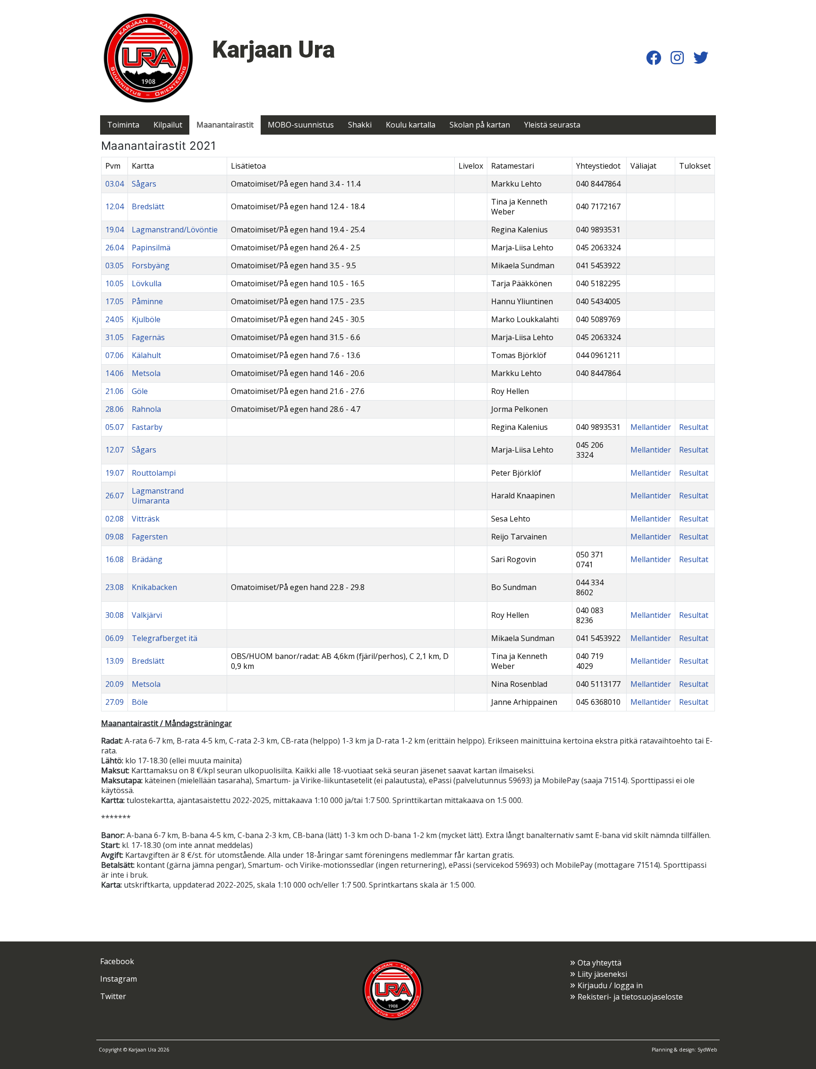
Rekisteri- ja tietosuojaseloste (630, 997)
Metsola (146, 373)
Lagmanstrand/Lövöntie (175, 229)
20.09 (114, 684)
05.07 (114, 427)
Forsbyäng (151, 265)
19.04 (114, 229)
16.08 (114, 559)
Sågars (144, 184)
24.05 (114, 319)
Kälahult (146, 355)
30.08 (114, 615)
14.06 (114, 373)
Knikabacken (154, 587)
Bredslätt (148, 206)
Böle (140, 702)
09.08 (114, 536)
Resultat (693, 427)
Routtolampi (154, 473)
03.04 (114, 184)
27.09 (114, 702)
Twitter (113, 996)
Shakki (360, 125)
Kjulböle (146, 319)
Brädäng (147, 559)
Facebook (117, 961)
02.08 (114, 518)
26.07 (114, 495)
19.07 (114, 473)
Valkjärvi (147, 615)
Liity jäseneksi (602, 974)
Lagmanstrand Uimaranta (158, 496)
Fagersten (150, 536)
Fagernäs (148, 337)
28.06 (114, 409)
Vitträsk (146, 518)
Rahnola (146, 409)
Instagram (118, 979)
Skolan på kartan (480, 125)
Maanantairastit (225, 125)
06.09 (114, 638)
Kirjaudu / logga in (610, 985)
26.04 (114, 247)
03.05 (114, 265)
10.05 (114, 283)
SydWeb (707, 1049)
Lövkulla (147, 283)
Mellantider (650, 427)
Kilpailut (167, 125)
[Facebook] (653, 57)
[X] (700, 57)
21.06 (114, 391)
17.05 (114, 301)
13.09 (114, 661)
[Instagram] (677, 57)
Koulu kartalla (410, 125)
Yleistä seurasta (552, 125)
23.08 (114, 587)
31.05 (114, 337)
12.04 (114, 206)
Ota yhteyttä (599, 963)
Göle (140, 391)
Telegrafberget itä (164, 638)
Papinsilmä (151, 247)
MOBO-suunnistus (301, 125)
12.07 (114, 450)
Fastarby (147, 427)
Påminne (147, 301)
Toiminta (123, 125)
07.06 (114, 355)
